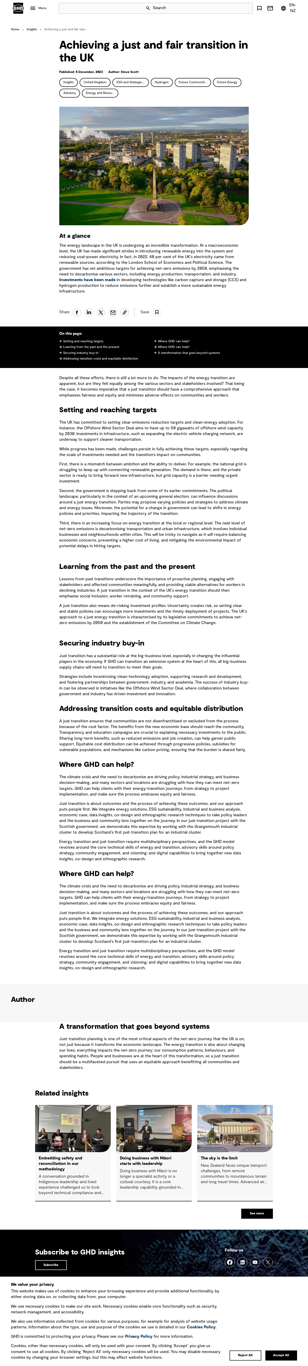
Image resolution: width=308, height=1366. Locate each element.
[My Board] (259, 8)
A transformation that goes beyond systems (189, 353)
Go (247, 8)
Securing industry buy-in (80, 353)
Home (15, 29)
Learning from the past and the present (91, 347)
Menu (42, 8)
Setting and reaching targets (83, 341)
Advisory (69, 93)
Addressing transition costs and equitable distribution (100, 358)
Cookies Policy (201, 1327)
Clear (236, 8)
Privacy (139, 1337)
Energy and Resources (102, 93)
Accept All (281, 1355)
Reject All (245, 1355)
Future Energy (227, 82)
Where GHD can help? (173, 341)
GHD (18, 8)
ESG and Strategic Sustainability (132, 82)
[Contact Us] (270, 8)
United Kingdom (95, 82)
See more (257, 1213)
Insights (32, 29)
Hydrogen (162, 82)
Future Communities (193, 82)
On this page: (70, 333)
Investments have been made (87, 280)
